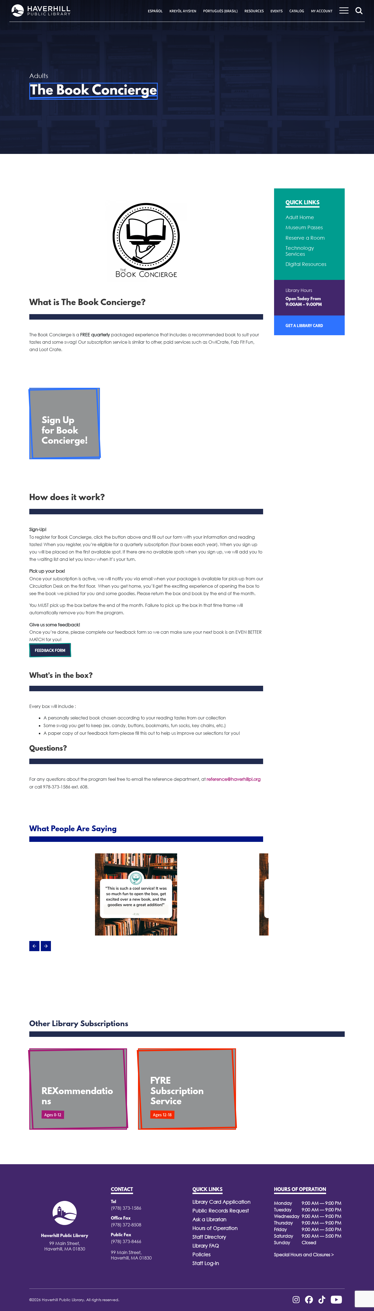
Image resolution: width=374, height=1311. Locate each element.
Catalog (296, 10)
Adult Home (300, 217)
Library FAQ (205, 1246)
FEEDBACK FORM (50, 650)
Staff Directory (209, 1237)
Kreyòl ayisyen (182, 10)
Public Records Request (220, 1211)
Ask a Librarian (209, 1219)
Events (277, 10)
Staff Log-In (205, 1263)
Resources (254, 10)
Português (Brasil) (220, 10)
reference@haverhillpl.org (234, 779)
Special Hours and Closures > (304, 1254)
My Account (321, 10)
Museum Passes (304, 227)
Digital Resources (306, 264)
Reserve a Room (305, 238)
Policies (201, 1254)
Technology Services (300, 251)
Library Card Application (221, 1202)
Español (155, 10)
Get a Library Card (304, 325)
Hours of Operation (215, 1228)
